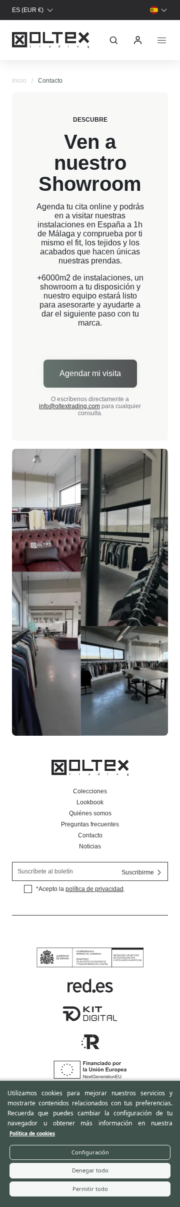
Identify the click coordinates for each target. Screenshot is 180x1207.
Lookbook (90, 802)
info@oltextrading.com (69, 406)
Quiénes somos (90, 813)
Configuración (90, 1152)
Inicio (19, 80)
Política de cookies (32, 1133)
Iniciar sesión (138, 40)
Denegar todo (90, 1170)
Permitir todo (90, 1188)
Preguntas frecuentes (90, 824)
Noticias (90, 846)
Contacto (90, 835)
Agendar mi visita (90, 373)
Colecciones (90, 791)
